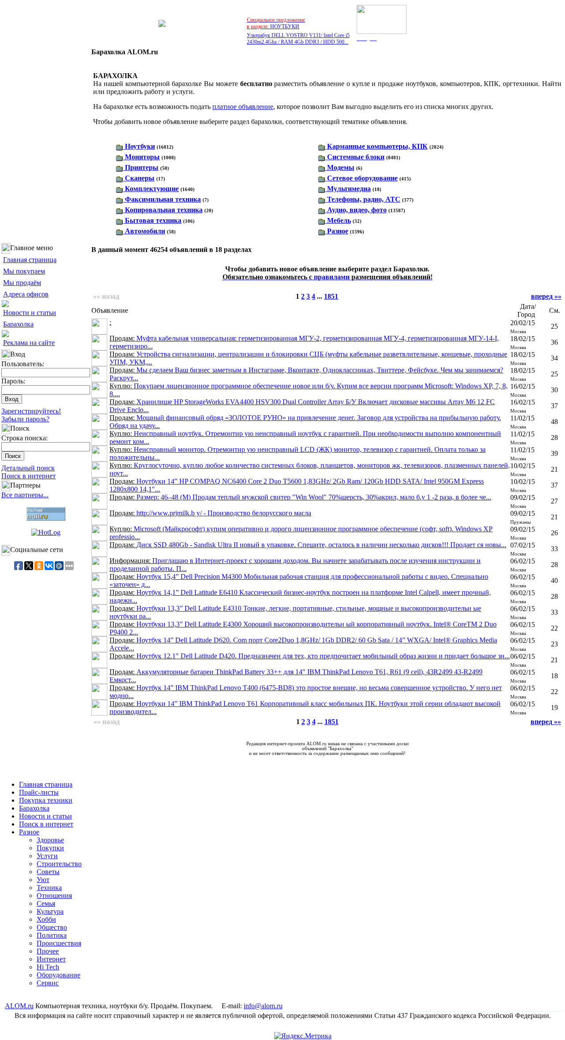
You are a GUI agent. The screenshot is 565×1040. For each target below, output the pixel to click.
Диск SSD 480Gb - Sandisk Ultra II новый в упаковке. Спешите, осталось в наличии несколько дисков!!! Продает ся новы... (307, 544)
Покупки (50, 848)
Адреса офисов (26, 294)
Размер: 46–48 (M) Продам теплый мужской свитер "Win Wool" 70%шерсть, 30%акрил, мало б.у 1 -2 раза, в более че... (300, 497)
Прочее (48, 951)
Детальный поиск (28, 468)
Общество (52, 927)
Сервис (48, 983)
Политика (52, 935)
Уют (43, 879)
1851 (331, 296)
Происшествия (59, 943)
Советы (48, 871)
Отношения (54, 895)
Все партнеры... (25, 495)
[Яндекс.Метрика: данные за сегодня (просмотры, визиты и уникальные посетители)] (302, 1036)
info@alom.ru (263, 1006)
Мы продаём (22, 282)
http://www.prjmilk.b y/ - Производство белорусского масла (210, 513)
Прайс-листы (39, 792)
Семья (46, 903)
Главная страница (29, 259)
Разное (29, 832)
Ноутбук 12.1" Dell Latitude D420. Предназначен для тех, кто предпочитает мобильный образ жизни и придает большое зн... (309, 656)
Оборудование (58, 975)
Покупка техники (45, 800)
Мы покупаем (24, 271)
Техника (49, 887)
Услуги (47, 856)
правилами (327, 277)
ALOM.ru (19, 1006)
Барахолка (18, 324)
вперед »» (546, 296)
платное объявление (242, 106)
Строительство (59, 863)
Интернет (51, 959)
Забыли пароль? (25, 419)
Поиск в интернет (28, 476)
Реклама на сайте (29, 342)
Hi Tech (48, 967)
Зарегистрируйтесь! (31, 411)
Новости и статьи (29, 312)
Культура (50, 911)
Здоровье (50, 840)
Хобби (46, 919)
